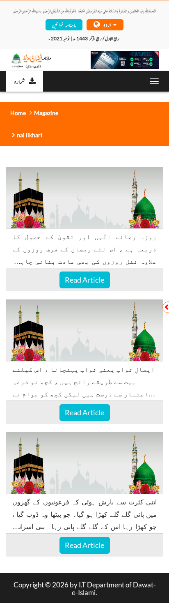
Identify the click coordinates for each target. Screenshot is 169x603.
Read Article (84, 279)
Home (18, 112)
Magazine (46, 112)
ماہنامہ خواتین (64, 24)
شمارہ (19, 80)
